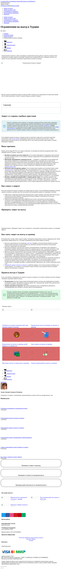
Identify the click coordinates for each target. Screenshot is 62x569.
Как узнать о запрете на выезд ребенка (11, 457)
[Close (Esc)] (1, 566)
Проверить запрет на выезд (31, 465)
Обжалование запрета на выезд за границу (12, 428)
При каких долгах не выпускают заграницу (15, 363)
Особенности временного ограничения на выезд (14, 408)
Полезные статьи (26, 1)
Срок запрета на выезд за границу (41, 344)
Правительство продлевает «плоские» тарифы (18, 498)
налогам (29, 243)
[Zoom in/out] (6, 566)
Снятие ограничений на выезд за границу (44, 363)
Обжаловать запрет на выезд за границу (16, 265)
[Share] (3, 566)
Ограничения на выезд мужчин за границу (12, 418)
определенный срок (10, 166)
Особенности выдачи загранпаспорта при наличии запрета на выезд (15, 326)
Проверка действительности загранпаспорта (31, 485)
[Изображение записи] (5, 407)
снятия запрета (16, 138)
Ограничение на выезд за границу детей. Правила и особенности (15, 345)
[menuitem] (8, 8)
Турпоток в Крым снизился (19, 505)
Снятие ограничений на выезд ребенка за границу (14, 447)
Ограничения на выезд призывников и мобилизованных (16, 437)
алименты (46, 125)
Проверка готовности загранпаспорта (31, 475)
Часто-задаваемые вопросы (13, 1)
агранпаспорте (9, 169)
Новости (33, 1)
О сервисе (3, 1)
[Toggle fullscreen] (4, 566)
